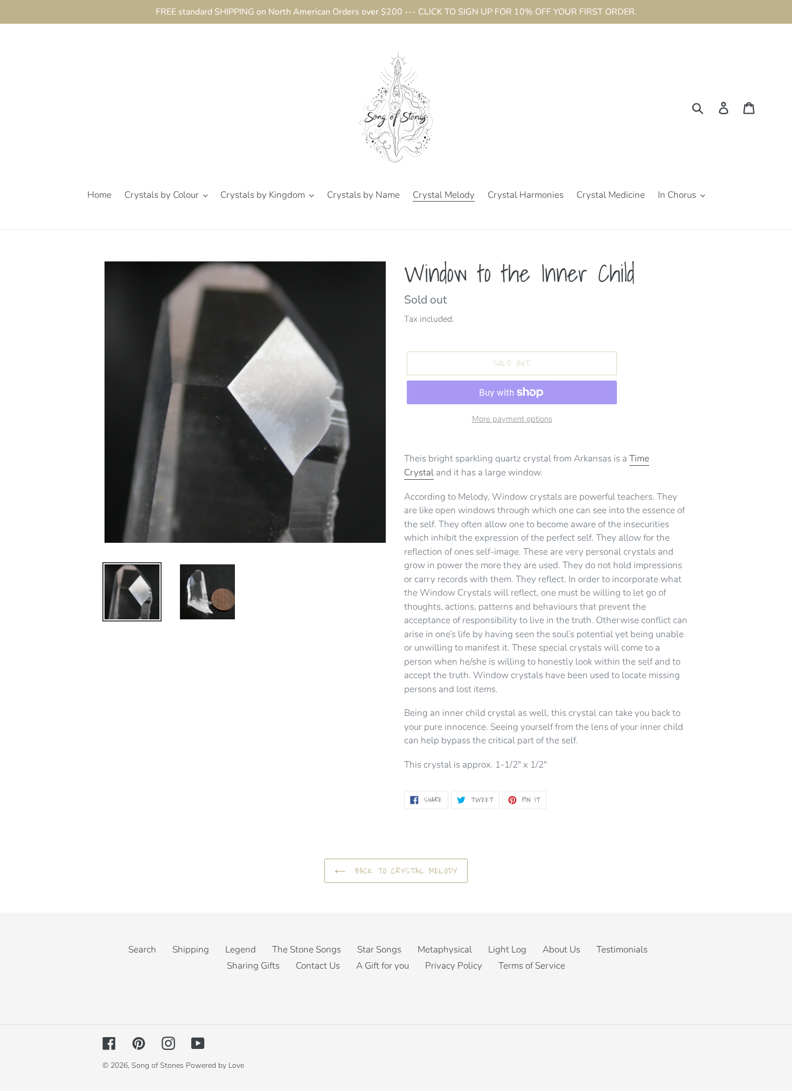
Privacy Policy (453, 965)
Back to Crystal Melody (404, 870)
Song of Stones (157, 1065)
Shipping (190, 949)
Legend (240, 949)
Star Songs (379, 949)
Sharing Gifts (253, 965)
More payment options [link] (512, 418)
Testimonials (622, 949)
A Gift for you (382, 965)
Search (142, 949)
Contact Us (318, 965)
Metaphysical (445, 949)
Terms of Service (531, 965)
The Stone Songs (306, 949)
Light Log (507, 949)
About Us (561, 949)
